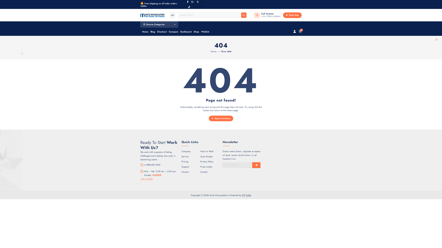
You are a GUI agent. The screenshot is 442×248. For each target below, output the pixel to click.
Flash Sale (293, 15)
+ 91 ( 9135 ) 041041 (271, 16)
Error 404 (226, 51)
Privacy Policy (206, 161)
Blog (152, 31)
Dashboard (186, 31)
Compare (173, 31)
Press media (206, 166)
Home (145, 31)
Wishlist (205, 31)
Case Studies (206, 156)
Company (186, 151)
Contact (204, 171)
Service (185, 156)
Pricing (185, 161)
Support (185, 166)
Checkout (162, 31)
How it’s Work (207, 151)
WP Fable (246, 195)
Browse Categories (155, 24)
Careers (185, 171)
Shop (196, 31)
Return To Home (222, 118)
